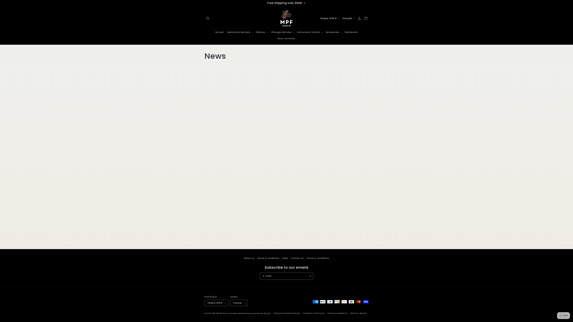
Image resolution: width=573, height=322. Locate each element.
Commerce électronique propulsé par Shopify (249, 313)
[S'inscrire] (310, 276)
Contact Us (297, 258)
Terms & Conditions (268, 258)
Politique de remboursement (287, 313)
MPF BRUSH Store (220, 313)
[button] (207, 18)
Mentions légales (358, 313)
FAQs (285, 258)
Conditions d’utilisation (314, 313)
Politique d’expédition (338, 313)
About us (249, 258)
